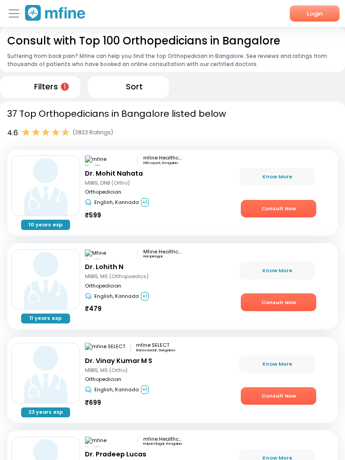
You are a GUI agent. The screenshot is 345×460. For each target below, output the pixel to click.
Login (315, 13)
